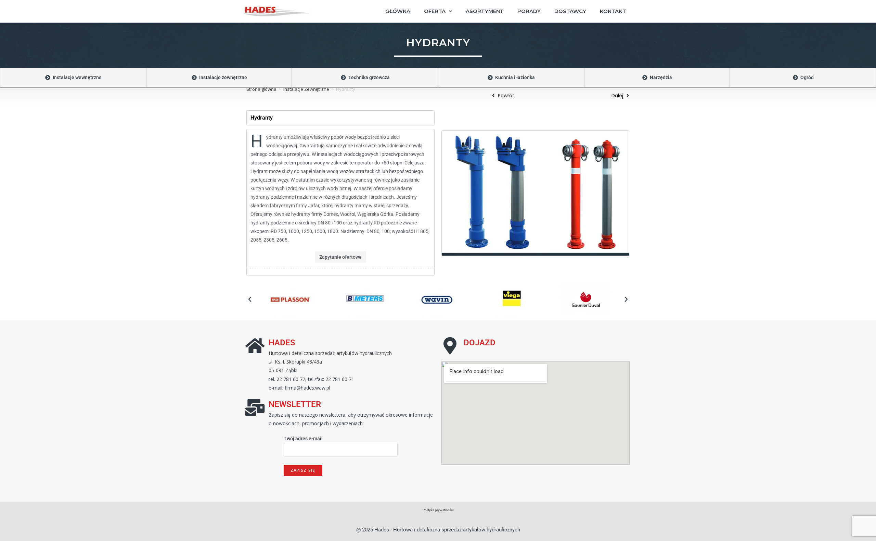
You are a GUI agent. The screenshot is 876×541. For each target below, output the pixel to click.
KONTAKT (613, 11)
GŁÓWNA (397, 11)
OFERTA (435, 11)
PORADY (529, 11)
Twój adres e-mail (303, 438)
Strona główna (261, 89)
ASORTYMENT (485, 11)
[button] (249, 299)
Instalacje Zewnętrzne (306, 89)
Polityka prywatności (438, 510)
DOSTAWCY (570, 11)
